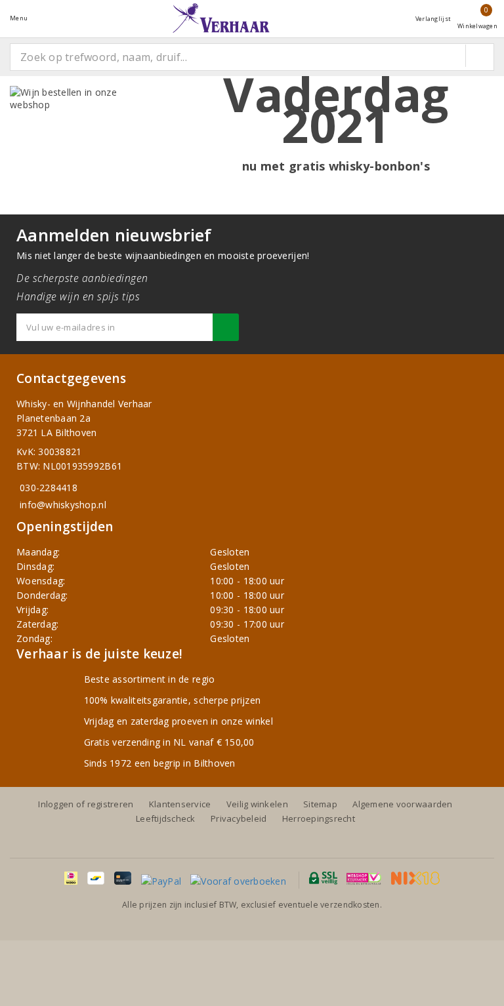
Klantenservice (180, 804)
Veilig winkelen (257, 804)
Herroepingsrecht (318, 818)
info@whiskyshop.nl (63, 504)
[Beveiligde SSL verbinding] (363, 878)
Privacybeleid (238, 818)
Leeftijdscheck (166, 818)
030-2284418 (48, 487)
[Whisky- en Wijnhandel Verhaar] (221, 18)
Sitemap (320, 804)
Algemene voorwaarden (402, 804)
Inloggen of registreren (85, 804)
